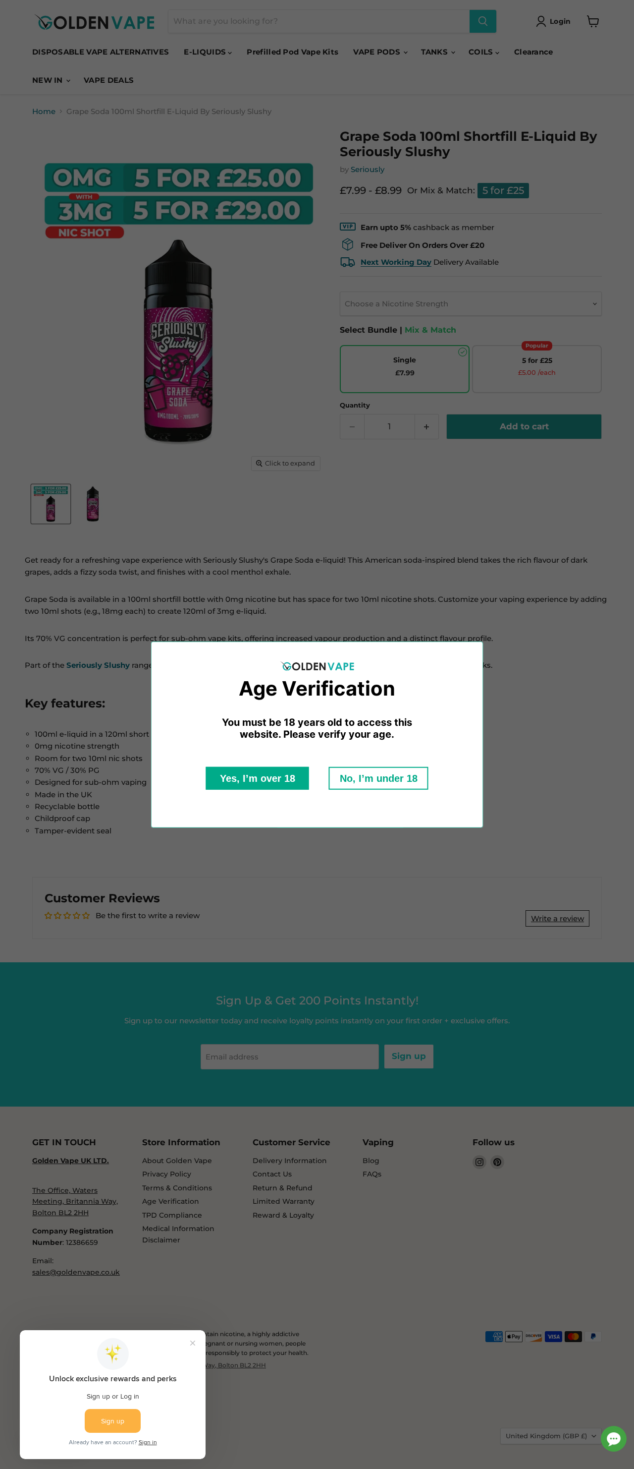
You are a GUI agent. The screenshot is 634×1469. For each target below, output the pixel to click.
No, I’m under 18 (379, 778)
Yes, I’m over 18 (257, 778)
